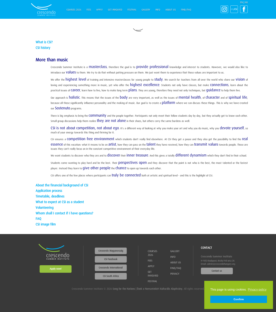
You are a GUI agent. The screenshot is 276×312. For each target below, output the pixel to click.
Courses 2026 (73, 10)
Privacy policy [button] (257, 289)
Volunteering (45, 207)
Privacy (174, 274)
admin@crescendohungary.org (221, 264)
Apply (99, 10)
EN (241, 2)
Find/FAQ (186, 10)
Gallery (146, 10)
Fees (89, 10)
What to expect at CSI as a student (60, 202)
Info (157, 10)
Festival (131, 10)
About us (170, 10)
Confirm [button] (239, 299)
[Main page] (43, 9)
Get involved (115, 10)
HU (246, 2)
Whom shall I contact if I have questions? (64, 213)
